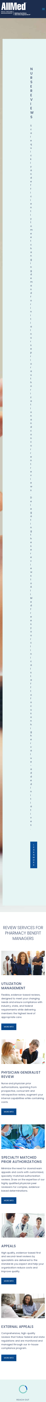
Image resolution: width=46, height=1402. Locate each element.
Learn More (33, 854)
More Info (9, 1026)
